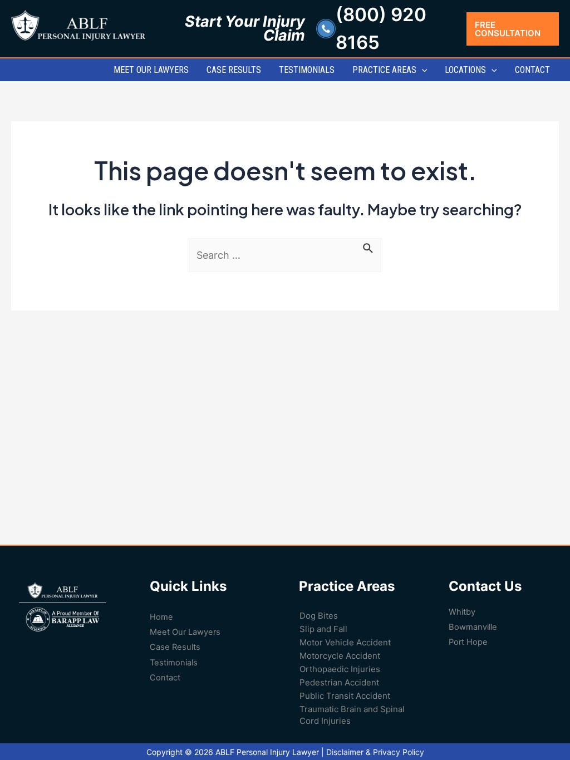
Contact (165, 678)
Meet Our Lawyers (185, 632)
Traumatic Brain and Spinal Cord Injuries (352, 715)
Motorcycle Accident (339, 655)
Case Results (175, 647)
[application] (422, 69)
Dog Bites (318, 615)
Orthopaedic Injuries (339, 669)
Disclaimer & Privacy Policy (375, 752)
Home (161, 617)
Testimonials (174, 663)
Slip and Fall (323, 629)
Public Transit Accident (344, 695)
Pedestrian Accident (339, 682)
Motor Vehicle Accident (345, 642)
